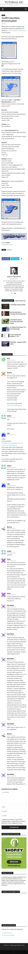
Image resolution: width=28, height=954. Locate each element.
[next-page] (5, 350)
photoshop (9, 249)
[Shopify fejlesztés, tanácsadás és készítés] (14, 868)
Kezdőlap (4, 12)
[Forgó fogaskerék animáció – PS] (5, 335)
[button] (2, 9)
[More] (21, 258)
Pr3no (9, 559)
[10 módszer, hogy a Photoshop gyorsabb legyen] (5, 321)
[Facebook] (12, 293)
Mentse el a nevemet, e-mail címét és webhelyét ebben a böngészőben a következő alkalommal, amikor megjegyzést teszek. (13, 821)
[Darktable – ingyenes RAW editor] (5, 343)
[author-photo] (14, 274)
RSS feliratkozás (8, 933)
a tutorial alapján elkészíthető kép (17, 30)
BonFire (9, 372)
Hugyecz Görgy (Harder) (14, 276)
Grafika (8, 12)
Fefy (8, 433)
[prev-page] (3, 350)
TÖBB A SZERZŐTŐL (20, 300)
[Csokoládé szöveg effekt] (5, 306)
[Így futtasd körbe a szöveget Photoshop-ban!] (5, 313)
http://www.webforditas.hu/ (14, 405)
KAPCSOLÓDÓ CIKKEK (7, 300)
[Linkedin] (15, 293)
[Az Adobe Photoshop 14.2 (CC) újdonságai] (5, 329)
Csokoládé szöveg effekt (17, 304)
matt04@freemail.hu (7, 244)
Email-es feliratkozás (9, 935)
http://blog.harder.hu (14, 278)
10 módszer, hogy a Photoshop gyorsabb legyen (16, 321)
